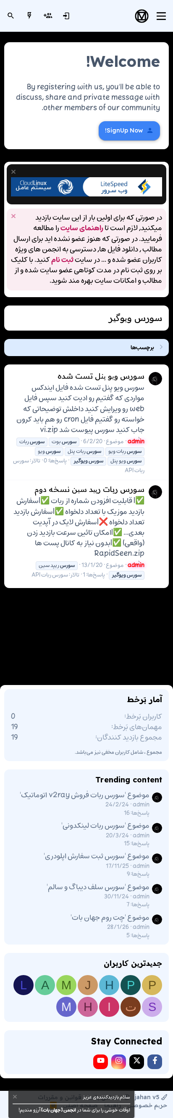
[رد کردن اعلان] (14, 172)
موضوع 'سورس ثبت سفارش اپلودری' (96, 856)
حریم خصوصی (147, 1105)
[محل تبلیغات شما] (86, 194)
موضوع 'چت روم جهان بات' (110, 918)
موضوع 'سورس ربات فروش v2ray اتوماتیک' (84, 795)
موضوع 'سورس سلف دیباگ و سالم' (98, 887)
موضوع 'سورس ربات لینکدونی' (105, 826)
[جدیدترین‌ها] (29, 16)
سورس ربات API (49, 575)
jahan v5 (147, 1097)
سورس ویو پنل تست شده (101, 376)
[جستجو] (11, 16)
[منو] (161, 16)
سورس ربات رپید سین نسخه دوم (89, 489)
